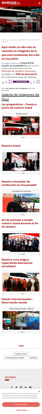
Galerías (21, 13)
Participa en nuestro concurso (18, 71)
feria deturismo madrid (14, 358)
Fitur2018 (33, 358)
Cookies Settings (21, 410)
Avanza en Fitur (21, 354)
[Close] (39, 392)
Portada (5, 40)
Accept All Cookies (21, 404)
